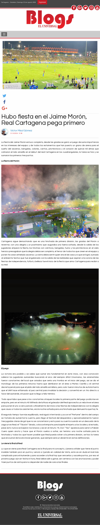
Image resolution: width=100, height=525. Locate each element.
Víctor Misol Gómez (21, 130)
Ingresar (42, 2)
